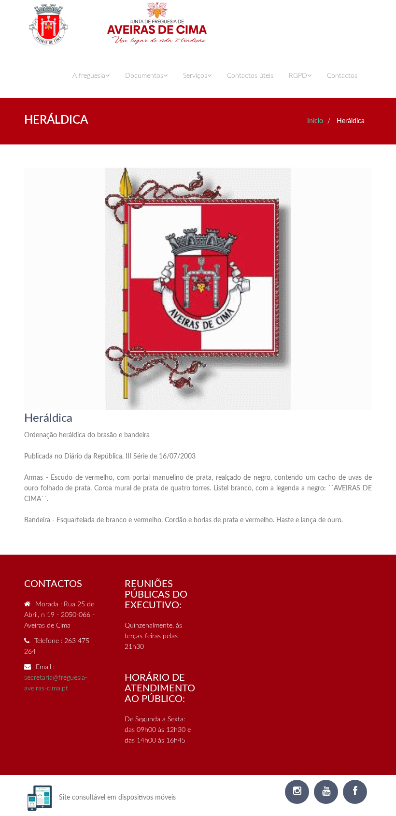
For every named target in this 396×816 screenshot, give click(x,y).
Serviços (195, 75)
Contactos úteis (250, 75)
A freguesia (88, 75)
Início (315, 121)
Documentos (144, 75)
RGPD (298, 75)
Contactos (342, 75)
